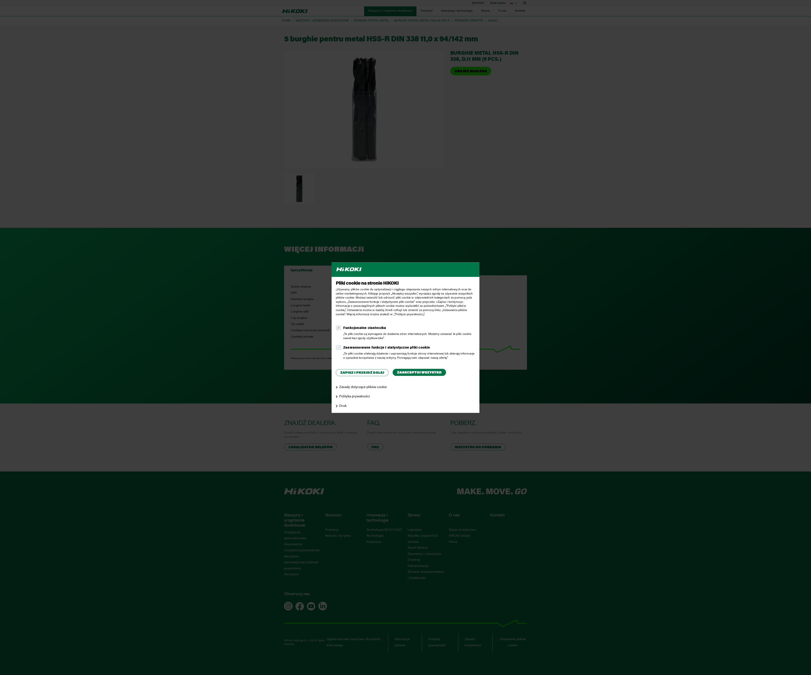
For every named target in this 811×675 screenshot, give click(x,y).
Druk (343, 406)
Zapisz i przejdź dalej (362, 373)
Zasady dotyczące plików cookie (363, 387)
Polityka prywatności (354, 396)
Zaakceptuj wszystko (419, 373)
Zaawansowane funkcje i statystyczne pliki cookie (386, 348)
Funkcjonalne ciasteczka (364, 328)
